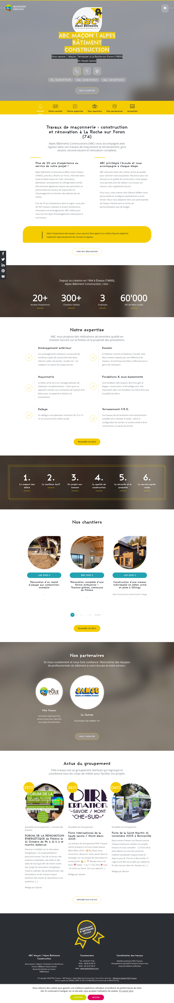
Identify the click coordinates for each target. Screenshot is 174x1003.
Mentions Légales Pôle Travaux (125, 978)
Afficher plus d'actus (87, 900)
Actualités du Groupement (37, 827)
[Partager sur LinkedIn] (3, 265)
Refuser (96, 997)
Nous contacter (87, 91)
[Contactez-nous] (3, 276)
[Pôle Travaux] (49, 701)
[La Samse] (87, 699)
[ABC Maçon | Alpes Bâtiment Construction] (87, 22)
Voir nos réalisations (87, 251)
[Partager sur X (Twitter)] (3, 259)
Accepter (78, 997)
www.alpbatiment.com (89, 968)
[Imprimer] (165, 8)
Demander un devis (87, 442)
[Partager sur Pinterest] (3, 271)
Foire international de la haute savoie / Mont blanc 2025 (86, 835)
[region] (87, 993)
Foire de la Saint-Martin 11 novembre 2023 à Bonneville (131, 834)
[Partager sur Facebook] (3, 253)
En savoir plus (126, 990)
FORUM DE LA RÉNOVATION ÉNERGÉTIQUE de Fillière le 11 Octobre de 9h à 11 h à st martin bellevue (44, 840)
